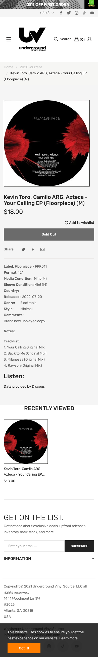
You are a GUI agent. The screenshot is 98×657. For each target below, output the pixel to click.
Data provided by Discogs (24, 386)
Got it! (24, 648)
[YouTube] (92, 13)
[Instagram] (77, 13)
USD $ (45, 13)
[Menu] (8, 39)
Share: (9, 249)
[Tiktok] (84, 13)
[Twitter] (69, 13)
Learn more (68, 638)
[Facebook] (61, 13)
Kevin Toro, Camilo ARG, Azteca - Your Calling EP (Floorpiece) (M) (23, 474)
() (82, 39)
